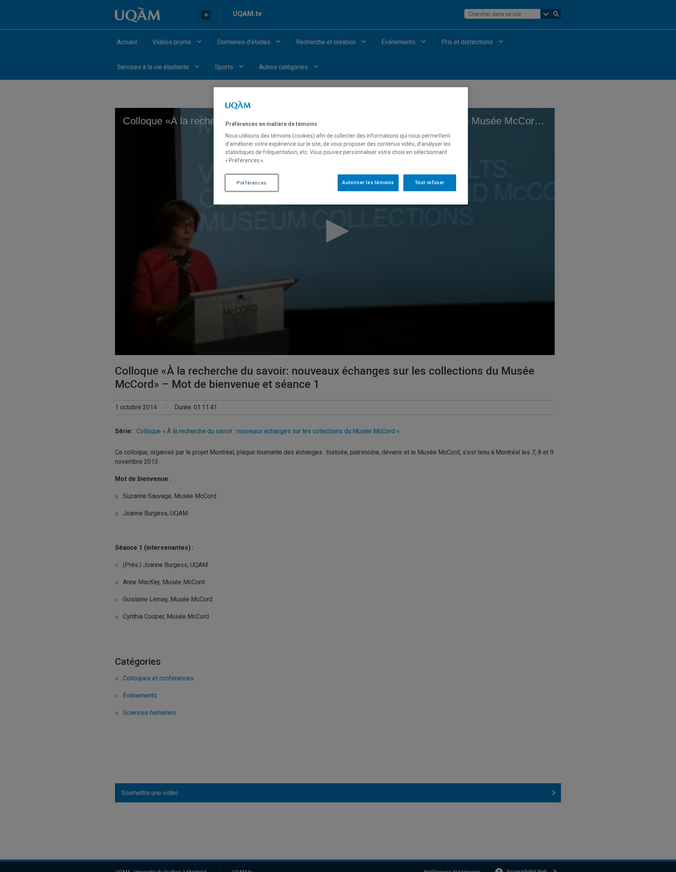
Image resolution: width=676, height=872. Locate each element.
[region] (341, 146)
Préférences (252, 183)
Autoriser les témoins (368, 183)
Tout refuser (429, 183)
